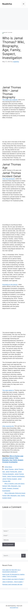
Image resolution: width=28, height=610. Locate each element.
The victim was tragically (10, 99)
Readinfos (7, 4)
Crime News (8, 467)
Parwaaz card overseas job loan (12, 584)
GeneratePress (14, 607)
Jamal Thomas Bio (11, 471)
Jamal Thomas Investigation (16, 476)
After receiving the (8, 426)
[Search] (23, 556)
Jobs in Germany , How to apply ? (12, 582)
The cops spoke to (8, 390)
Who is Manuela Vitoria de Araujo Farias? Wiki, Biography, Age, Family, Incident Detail (13, 495)
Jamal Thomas (7, 170)
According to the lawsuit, (10, 284)
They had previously (8, 179)
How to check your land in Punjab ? (13, 579)
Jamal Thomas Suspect (9, 479)
